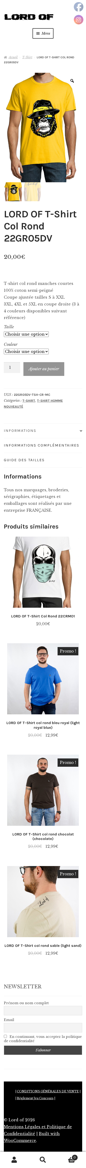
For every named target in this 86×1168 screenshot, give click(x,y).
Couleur (10, 344)
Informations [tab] (20, 430)
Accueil (13, 57)
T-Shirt (27, 57)
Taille (9, 326)
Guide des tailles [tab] (24, 460)
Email (9, 1020)
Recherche (43, 1160)
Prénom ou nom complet (26, 1003)
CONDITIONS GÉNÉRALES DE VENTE (48, 1091)
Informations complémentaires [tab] (41, 445)
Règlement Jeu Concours (35, 1098)
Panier (66, 1156)
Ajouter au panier (44, 368)
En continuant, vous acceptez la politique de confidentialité (43, 1039)
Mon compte (14, 1160)
